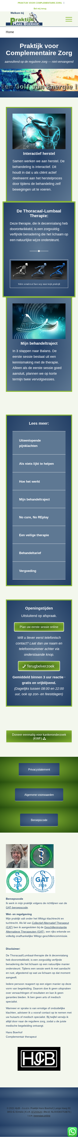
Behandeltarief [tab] (30, 553)
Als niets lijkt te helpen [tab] (36, 464)
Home (10, 32)
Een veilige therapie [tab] (34, 535)
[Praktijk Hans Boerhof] (32, 19)
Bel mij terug (40, 8)
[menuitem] (40, 3)
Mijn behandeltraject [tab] (34, 499)
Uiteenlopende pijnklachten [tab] (30, 443)
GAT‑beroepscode (17, 907)
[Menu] (67, 19)
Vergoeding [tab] (27, 571)
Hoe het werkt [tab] (29, 481)
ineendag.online (42, 1115)
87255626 (36, 1112)
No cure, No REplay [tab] (33, 517)
